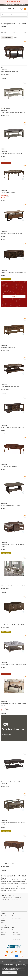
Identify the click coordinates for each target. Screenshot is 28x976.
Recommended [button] (21, 32)
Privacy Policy (20, 968)
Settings (5, 915)
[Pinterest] (21, 952)
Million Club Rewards (18, 937)
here (17, 969)
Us (14, 915)
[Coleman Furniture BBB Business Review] (14, 947)
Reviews (16, 939)
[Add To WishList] (25, 41)
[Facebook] (7, 952)
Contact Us (19, 4)
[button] (21, 9)
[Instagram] (12, 952)
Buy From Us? (16, 918)
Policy (15, 932)
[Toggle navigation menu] (2, 9)
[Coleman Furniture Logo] (11, 9)
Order (3, 918)
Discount (5, 927)
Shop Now (14, 296)
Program (4, 925)
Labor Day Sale (4, 195)
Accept (9, 972)
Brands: (3, 37)
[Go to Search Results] (25, 15)
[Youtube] (16, 952)
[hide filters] (4, 32)
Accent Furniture (4, 20)
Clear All (15, 37)
